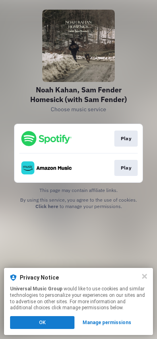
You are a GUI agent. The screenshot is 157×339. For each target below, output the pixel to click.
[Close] (144, 276)
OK (42, 322)
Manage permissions (107, 322)
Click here (46, 206)
